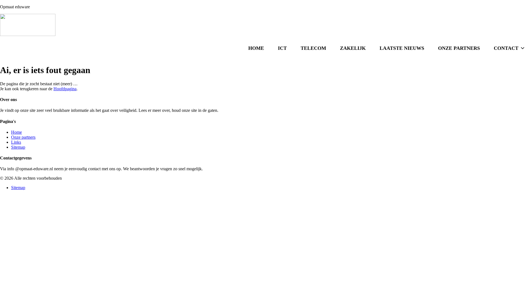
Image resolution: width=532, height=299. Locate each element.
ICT (282, 48)
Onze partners (459, 48)
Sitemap (18, 147)
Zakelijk (353, 48)
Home (256, 48)
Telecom (313, 48)
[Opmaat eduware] (266, 25)
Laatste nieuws (402, 48)
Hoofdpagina (64, 88)
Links (16, 142)
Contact (506, 48)
